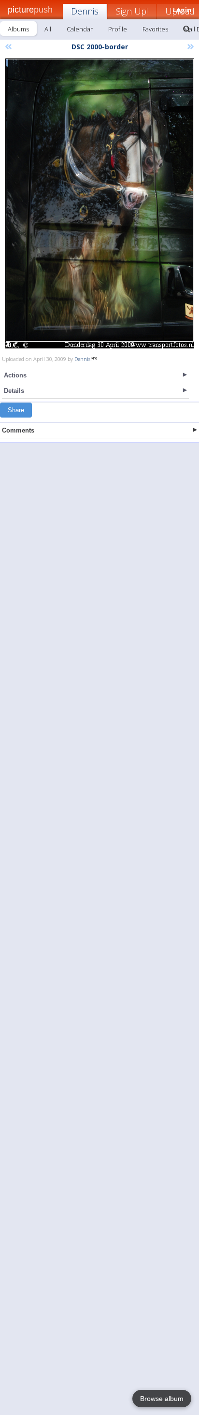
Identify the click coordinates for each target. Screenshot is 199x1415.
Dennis (85, 11)
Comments (18, 430)
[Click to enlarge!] (99, 203)
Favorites (155, 29)
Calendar (80, 29)
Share (16, 410)
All (47, 29)
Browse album (162, 1398)
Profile (117, 29)
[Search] (186, 29)
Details (14, 390)
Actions (15, 375)
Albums (18, 29)
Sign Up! (132, 11)
